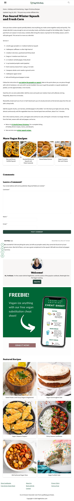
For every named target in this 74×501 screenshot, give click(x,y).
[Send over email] (2, 255)
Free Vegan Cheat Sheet (8, 486)
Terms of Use (55, 486)
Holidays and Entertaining (16, 9)
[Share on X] (2, 248)
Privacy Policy (55, 483)
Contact (28, 488)
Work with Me (30, 486)
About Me (37, 282)
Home (5, 9)
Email (5, 224)
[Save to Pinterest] (2, 252)
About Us (29, 483)
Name (5, 217)
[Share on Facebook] (2, 244)
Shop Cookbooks (6, 483)
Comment (6, 190)
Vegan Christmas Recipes (32, 9)
